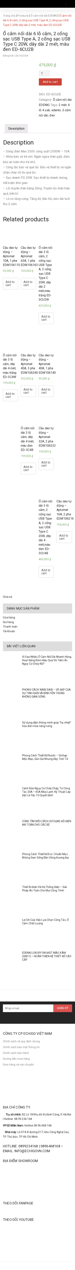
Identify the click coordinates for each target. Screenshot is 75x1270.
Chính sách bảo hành (16, 1052)
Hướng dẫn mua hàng (16, 1058)
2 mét (63, 105)
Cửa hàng (9, 617)
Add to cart (50, 82)
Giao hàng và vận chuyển (18, 1064)
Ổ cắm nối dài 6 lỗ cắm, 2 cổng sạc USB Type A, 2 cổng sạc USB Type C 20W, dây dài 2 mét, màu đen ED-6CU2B (36, 41)
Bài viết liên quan (21, 646)
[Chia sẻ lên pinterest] (25, 596)
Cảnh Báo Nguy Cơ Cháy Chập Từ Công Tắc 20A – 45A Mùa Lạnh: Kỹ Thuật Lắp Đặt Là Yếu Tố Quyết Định (46, 792)
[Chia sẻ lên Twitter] (21, 596)
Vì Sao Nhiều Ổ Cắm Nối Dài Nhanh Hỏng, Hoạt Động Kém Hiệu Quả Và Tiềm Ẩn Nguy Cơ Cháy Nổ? (47, 660)
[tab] (16, 128)
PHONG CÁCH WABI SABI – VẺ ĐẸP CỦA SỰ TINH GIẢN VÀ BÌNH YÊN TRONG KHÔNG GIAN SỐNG (46, 693)
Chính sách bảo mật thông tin (21, 1047)
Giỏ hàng (8, 622)
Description (16, 128)
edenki (56, 110)
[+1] (30, 596)
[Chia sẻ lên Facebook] (16, 596)
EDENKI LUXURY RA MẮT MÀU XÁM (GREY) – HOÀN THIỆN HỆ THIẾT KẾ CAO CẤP (46, 956)
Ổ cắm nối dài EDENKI (44, 15)
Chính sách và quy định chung (21, 1041)
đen (52, 115)
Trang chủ (9, 15)
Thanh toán (10, 626)
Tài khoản (9, 631)
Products (23, 15)
